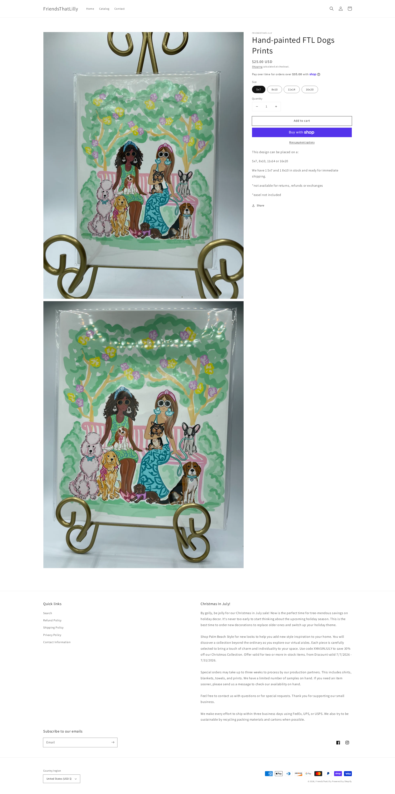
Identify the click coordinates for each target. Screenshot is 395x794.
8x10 (275, 89)
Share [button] (260, 205)
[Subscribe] (112, 742)
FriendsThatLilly (323, 781)
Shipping (257, 66)
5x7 (258, 89)
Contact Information (57, 642)
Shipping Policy (53, 627)
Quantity (257, 98)
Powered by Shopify (342, 781)
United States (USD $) (59, 778)
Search (47, 613)
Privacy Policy (52, 635)
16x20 (310, 89)
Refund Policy (52, 620)
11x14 (291, 89)
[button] (331, 8)
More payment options (302, 142)
